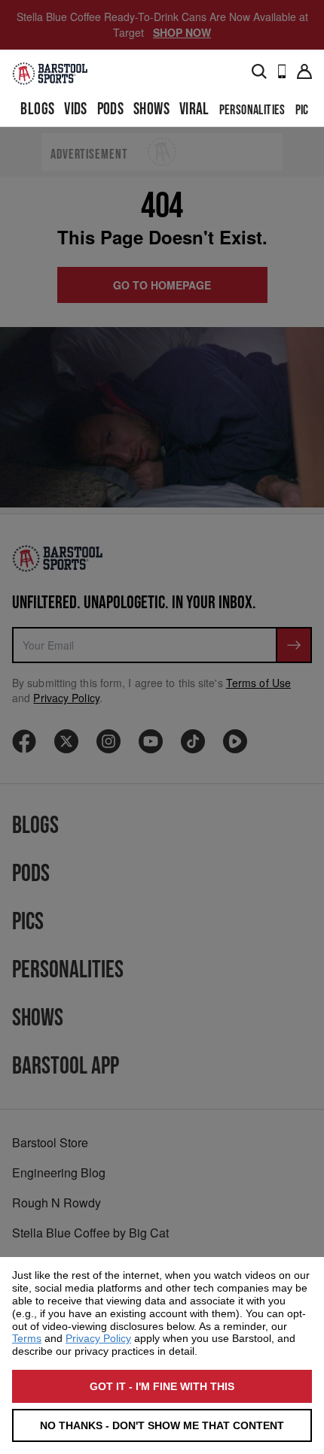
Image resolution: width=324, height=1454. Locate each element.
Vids (75, 109)
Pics (305, 110)
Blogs (37, 109)
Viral (194, 109)
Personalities (252, 110)
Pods (110, 109)
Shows (151, 109)
